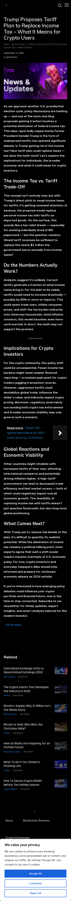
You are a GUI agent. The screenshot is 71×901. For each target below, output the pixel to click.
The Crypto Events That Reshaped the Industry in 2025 (26, 689)
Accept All (35, 873)
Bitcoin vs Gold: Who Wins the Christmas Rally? (23, 726)
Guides (7, 695)
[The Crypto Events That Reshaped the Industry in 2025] (61, 689)
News (6, 44)
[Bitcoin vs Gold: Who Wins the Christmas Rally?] (61, 727)
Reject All (35, 893)
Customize (35, 883)
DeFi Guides (9, 677)
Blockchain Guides (12, 752)
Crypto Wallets (11, 789)
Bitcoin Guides (10, 714)
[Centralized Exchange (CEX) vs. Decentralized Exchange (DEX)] (61, 670)
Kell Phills (12, 57)
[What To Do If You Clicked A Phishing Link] (61, 764)
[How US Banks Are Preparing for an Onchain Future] (61, 745)
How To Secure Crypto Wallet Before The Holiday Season (23, 783)
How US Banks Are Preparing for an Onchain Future (27, 745)
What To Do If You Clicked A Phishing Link (22, 764)
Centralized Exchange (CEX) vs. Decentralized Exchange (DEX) (24, 670)
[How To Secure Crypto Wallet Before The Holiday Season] (61, 783)
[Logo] (6, 5)
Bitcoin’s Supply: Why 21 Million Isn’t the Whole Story (27, 708)
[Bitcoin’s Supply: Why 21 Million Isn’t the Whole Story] (61, 708)
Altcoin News (18, 44)
